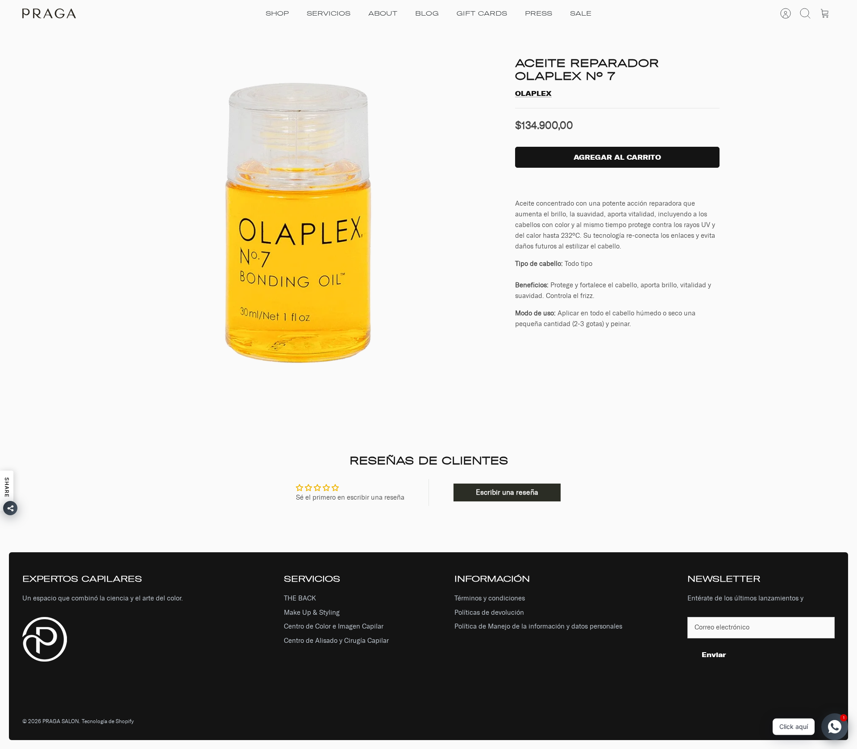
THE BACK (300, 598)
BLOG (427, 13)
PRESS (538, 13)
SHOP (277, 13)
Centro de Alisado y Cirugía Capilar (336, 641)
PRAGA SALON (60, 721)
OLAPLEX (533, 93)
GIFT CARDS (482, 13)
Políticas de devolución (489, 612)
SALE (580, 13)
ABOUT (382, 13)
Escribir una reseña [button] (507, 492)
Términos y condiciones (489, 598)
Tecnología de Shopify (108, 721)
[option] (299, 221)
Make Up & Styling (312, 612)
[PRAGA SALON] (49, 13)
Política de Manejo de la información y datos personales (538, 626)
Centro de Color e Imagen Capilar (333, 626)
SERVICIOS (328, 13)
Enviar (714, 654)
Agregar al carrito (617, 157)
